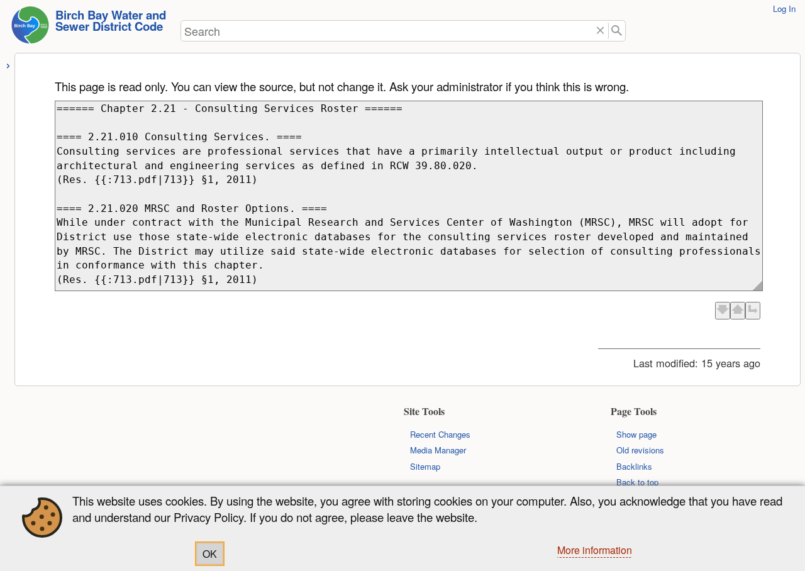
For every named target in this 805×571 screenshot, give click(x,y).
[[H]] (30, 29)
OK (210, 553)
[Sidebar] (8, 64)
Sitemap (425, 466)
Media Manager (438, 450)
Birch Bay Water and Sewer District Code (110, 20)
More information (594, 550)
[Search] (617, 31)
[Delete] (600, 31)
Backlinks (634, 466)
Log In (784, 8)
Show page (636, 434)
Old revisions (640, 450)
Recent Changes (440, 434)
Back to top (637, 482)
